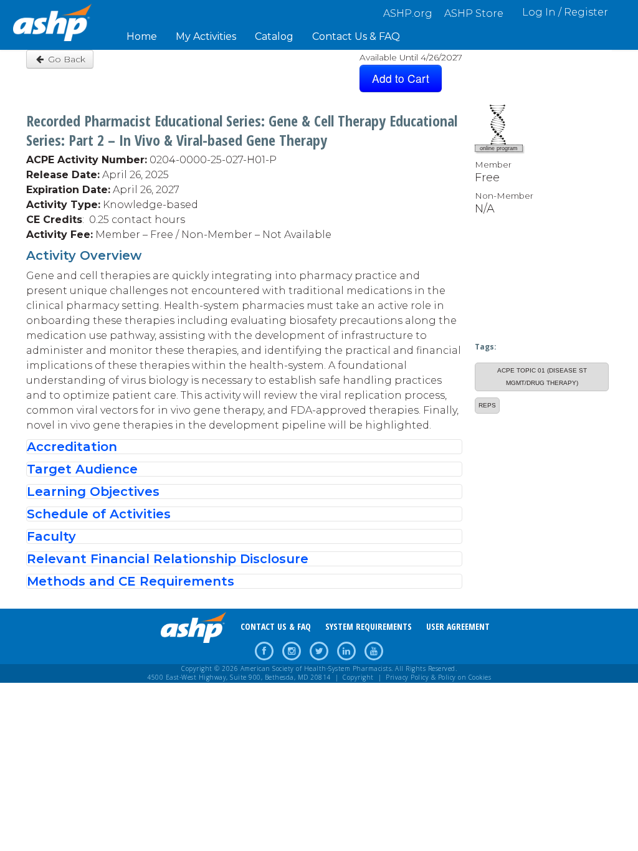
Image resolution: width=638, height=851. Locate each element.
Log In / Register (565, 12)
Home (141, 36)
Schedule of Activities (99, 513)
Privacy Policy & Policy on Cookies (438, 677)
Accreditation (72, 446)
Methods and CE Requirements (130, 581)
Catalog (274, 36)
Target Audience (82, 469)
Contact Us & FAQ (356, 36)
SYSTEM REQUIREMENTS (368, 626)
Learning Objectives (93, 491)
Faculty (51, 536)
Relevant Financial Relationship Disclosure (167, 558)
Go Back (65, 59)
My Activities (206, 36)
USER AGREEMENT (458, 626)
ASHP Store (473, 13)
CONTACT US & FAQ (275, 626)
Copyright (358, 677)
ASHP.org (407, 13)
